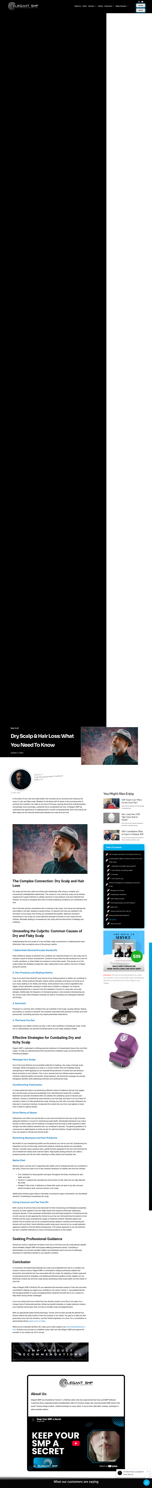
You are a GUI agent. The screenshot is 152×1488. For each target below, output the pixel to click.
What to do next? (115, 924)
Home (84, 6)
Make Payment (121, 6)
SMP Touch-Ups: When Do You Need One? (132, 801)
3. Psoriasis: (114, 874)
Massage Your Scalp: (117, 890)
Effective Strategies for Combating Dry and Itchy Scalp (124, 884)
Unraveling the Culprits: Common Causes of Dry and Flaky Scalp (125, 860)
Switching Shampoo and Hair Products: (122, 903)
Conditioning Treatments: (118, 894)
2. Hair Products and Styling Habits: (121, 870)
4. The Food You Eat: (117, 878)
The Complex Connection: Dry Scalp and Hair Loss (125, 854)
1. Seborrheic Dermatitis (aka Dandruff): (123, 866)
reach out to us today (37, 1321)
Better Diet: (114, 907)
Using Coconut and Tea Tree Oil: (120, 911)
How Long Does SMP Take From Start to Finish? (131, 817)
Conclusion (112, 919)
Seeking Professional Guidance (119, 915)
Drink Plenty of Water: (117, 899)
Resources (108, 6)
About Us (78, 6)
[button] (141, 847)
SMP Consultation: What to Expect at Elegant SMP (133, 832)
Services (91, 6)
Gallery (100, 6)
